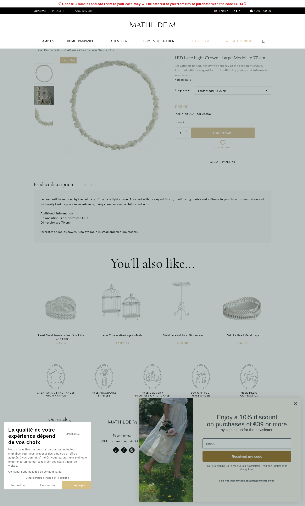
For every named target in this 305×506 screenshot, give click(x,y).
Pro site (58, 10)
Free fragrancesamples (104, 394)
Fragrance (182, 90)
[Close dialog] (295, 403)
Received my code (247, 456)
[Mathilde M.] (152, 24)
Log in (236, 10)
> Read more (183, 79)
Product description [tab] (53, 184)
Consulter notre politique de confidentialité (34, 471)
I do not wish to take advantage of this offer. (246, 481)
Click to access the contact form (122, 441)
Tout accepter (77, 485)
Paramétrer (47, 485)
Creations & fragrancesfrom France (56, 394)
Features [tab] (91, 184)
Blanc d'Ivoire (83, 10)
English (223, 10)
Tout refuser (19, 485)
